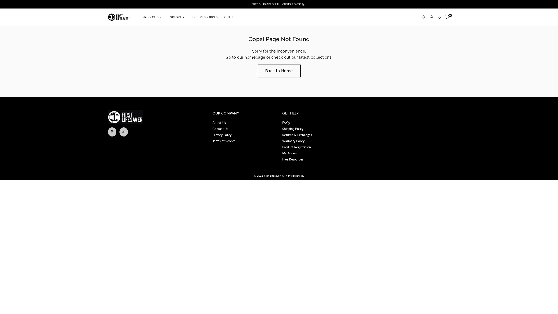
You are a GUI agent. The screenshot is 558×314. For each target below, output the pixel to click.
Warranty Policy (293, 141)
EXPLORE (175, 17)
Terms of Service (224, 141)
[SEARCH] (424, 17)
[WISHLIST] (439, 17)
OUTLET (230, 17)
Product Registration (296, 147)
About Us (219, 123)
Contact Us (220, 129)
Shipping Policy (292, 129)
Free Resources (292, 159)
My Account (291, 153)
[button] (447, 17)
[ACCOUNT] (432, 17)
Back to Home (279, 70)
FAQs (286, 123)
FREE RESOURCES (205, 17)
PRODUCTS (150, 17)
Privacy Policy (222, 135)
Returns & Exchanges (297, 135)
